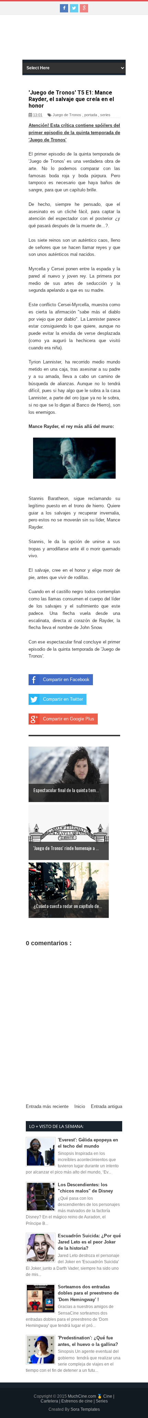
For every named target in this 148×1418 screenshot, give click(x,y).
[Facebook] (64, 8)
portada (90, 115)
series (105, 115)
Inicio (79, 1106)
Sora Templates (85, 1409)
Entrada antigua (106, 1106)
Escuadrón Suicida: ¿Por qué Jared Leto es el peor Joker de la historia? (89, 1242)
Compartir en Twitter (63, 699)
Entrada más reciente (47, 1106)
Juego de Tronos (67, 115)
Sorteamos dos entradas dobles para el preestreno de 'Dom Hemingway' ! (88, 1293)
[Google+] (84, 8)
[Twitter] (74, 8)
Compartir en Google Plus (68, 718)
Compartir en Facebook (66, 679)
